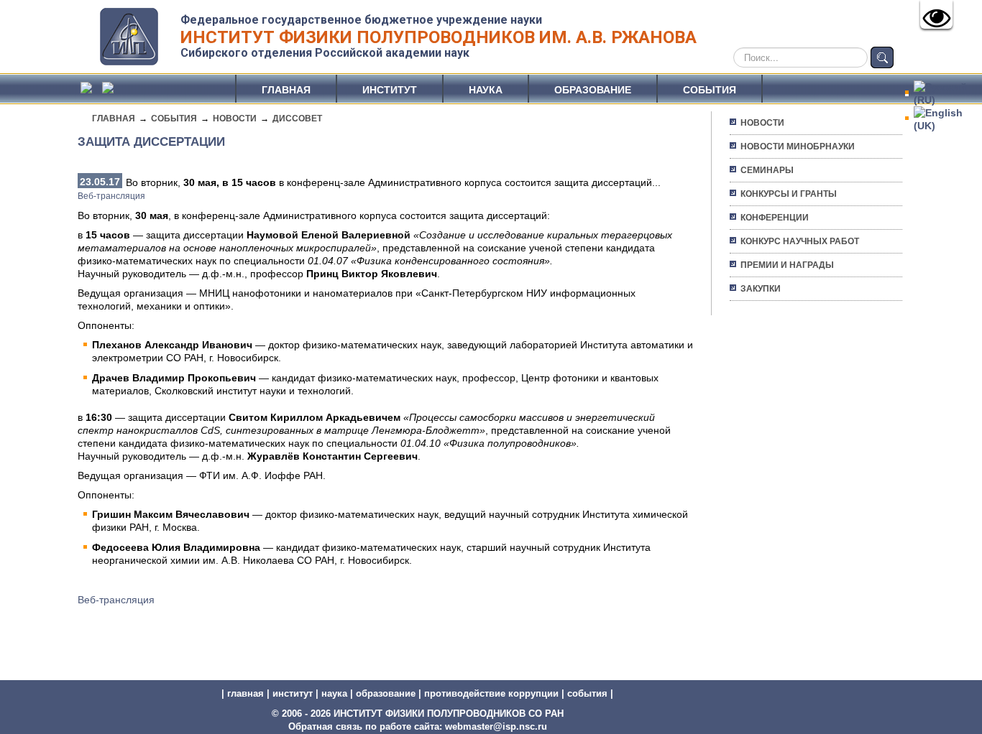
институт (292, 693)
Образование (592, 90)
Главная (286, 90)
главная (245, 693)
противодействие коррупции (491, 693)
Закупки (760, 289)
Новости (235, 118)
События (709, 90)
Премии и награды (787, 265)
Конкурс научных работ (799, 241)
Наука (486, 90)
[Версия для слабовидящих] (936, 14)
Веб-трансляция (111, 196)
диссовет (297, 118)
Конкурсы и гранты (788, 194)
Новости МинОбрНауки (797, 146)
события (587, 693)
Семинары (767, 170)
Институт (389, 90)
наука (334, 693)
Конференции (774, 218)
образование (386, 693)
